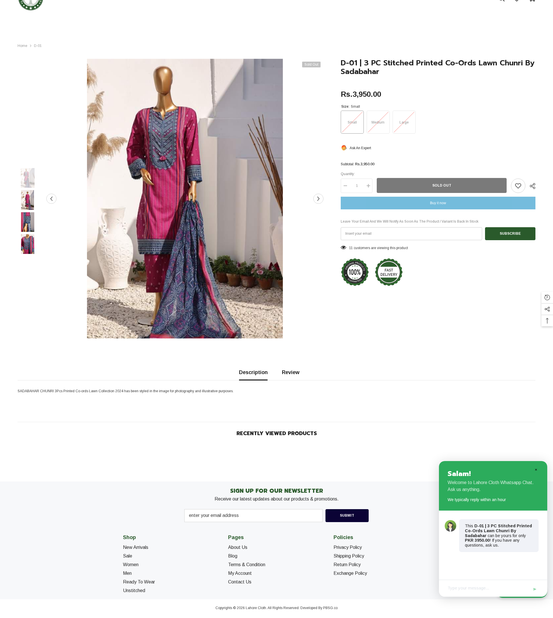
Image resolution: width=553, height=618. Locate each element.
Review (291, 372)
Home (22, 46)
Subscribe (510, 234)
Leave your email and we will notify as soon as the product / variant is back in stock (409, 221)
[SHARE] (530, 186)
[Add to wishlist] (518, 186)
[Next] (318, 199)
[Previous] (51, 199)
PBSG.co (330, 608)
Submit (347, 515)
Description (253, 372)
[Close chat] (536, 469)
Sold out (441, 185)
